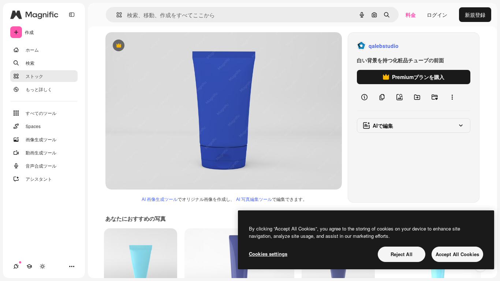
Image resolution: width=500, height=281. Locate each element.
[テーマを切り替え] (42, 266)
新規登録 (475, 14)
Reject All (402, 254)
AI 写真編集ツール (254, 199)
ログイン (437, 14)
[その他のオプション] (452, 97)
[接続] (16, 266)
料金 (411, 14)
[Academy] (29, 266)
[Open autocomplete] (116, 15)
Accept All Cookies (457, 254)
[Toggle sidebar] (72, 14)
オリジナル (155, 46)
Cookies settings (268, 253)
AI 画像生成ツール (160, 199)
